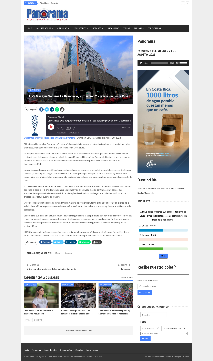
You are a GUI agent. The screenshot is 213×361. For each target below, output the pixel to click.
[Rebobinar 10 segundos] (62, 128)
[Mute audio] (58, 128)
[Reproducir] (141, 62)
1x (68, 128)
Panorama (36, 350)
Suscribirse (144, 293)
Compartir (74, 132)
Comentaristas (50, 350)
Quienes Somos (44, 28)
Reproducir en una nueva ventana (59, 137)
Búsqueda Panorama (155, 307)
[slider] (184, 62)
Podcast (97, 28)
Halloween (125, 269)
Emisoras (139, 28)
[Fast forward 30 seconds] (73, 128)
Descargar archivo (33, 137)
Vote (163, 256)
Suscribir (61, 132)
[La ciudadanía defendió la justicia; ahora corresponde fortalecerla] (116, 295)
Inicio (29, 28)
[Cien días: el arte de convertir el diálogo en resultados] (41, 295)
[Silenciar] (177, 62)
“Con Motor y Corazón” (49, 3)
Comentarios (80, 28)
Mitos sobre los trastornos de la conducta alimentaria (51, 269)
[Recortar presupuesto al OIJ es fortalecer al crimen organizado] (78, 295)
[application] (163, 63)
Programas (113, 28)
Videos (126, 28)
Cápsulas (62, 28)
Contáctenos (154, 28)
